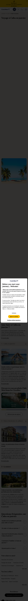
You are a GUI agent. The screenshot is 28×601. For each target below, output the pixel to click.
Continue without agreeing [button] (14, 320)
